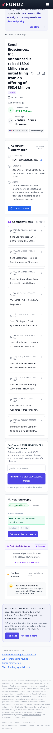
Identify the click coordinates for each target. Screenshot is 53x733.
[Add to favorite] (33, 73)
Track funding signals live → (16, 667)
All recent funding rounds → (16, 658)
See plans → (36, 27)
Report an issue (40, 147)
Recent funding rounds (11, 722)
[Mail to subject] (38, 73)
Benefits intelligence (27, 725)
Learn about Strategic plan (28, 562)
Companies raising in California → (19, 654)
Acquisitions (7, 728)
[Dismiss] (44, 27)
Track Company (21, 208)
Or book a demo (29, 635)
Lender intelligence (9, 725)
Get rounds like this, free (21, 534)
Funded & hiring (29, 722)
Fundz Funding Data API (31, 715)
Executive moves (43, 725)
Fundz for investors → (13, 662)
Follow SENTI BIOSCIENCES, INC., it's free (26, 478)
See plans (12, 635)
